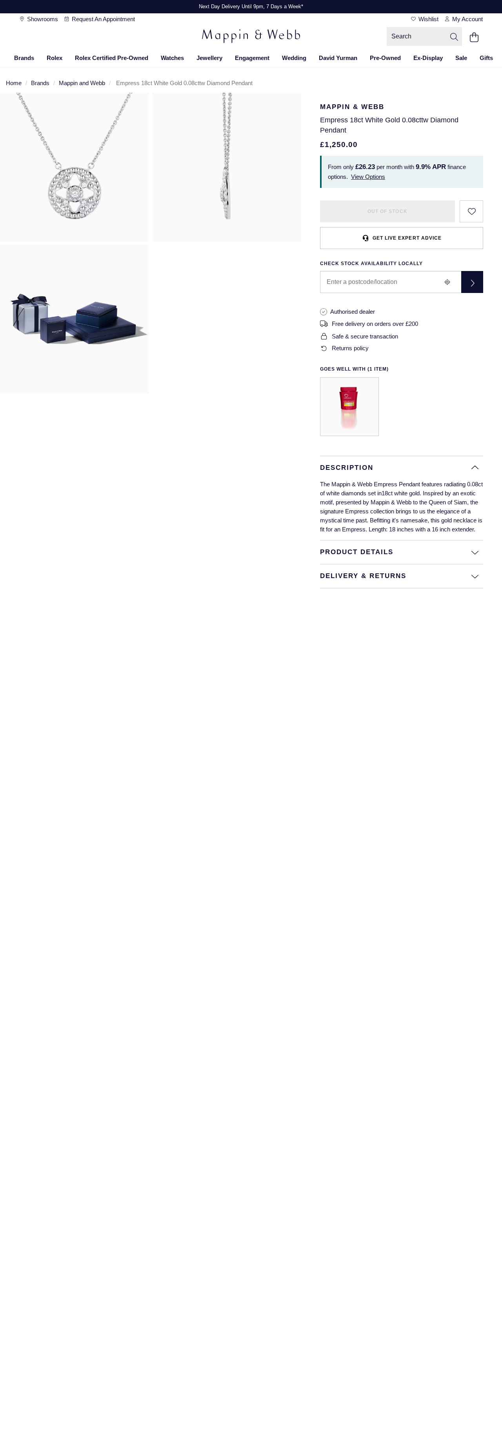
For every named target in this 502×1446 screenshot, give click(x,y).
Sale (461, 58)
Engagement (252, 58)
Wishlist (427, 19)
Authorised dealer (352, 311)
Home (14, 83)
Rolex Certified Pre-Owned (111, 58)
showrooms (41, 19)
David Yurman (338, 58)
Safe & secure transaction (365, 336)
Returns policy (350, 348)
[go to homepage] (251, 37)
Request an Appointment (102, 19)
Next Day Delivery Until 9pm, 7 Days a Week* (251, 6)
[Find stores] (472, 282)
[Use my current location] (447, 282)
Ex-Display (428, 58)
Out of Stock (387, 211)
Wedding (294, 58)
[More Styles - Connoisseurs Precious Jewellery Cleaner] (349, 406)
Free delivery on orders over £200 (375, 323)
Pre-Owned (385, 58)
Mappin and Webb (82, 83)
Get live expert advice (407, 238)
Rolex (54, 58)
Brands (24, 58)
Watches (172, 58)
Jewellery (209, 58)
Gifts (486, 58)
